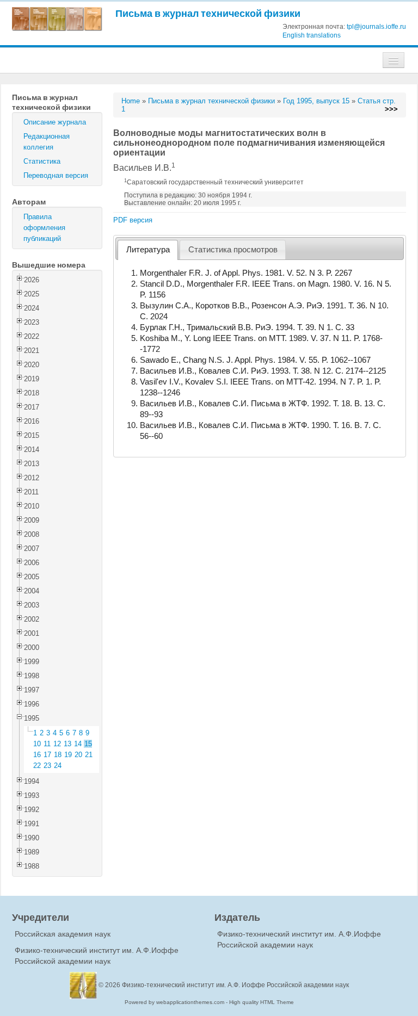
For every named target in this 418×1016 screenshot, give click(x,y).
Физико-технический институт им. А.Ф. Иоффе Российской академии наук (235, 985)
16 (37, 755)
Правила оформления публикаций (44, 228)
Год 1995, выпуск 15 (316, 101)
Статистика (41, 161)
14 (78, 744)
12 (57, 744)
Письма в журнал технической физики (207, 13)
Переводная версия (55, 175)
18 (58, 755)
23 (47, 765)
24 (58, 765)
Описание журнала (54, 122)
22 (37, 765)
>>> (391, 109)
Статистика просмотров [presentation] (233, 249)
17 (47, 755)
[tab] (148, 250)
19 (68, 755)
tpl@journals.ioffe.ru (376, 26)
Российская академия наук (62, 934)
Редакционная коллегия (46, 141)
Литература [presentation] (148, 249)
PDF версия (132, 220)
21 (89, 755)
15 (88, 744)
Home (130, 101)
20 (78, 755)
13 (67, 744)
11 (47, 744)
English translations (311, 35)
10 (37, 744)
